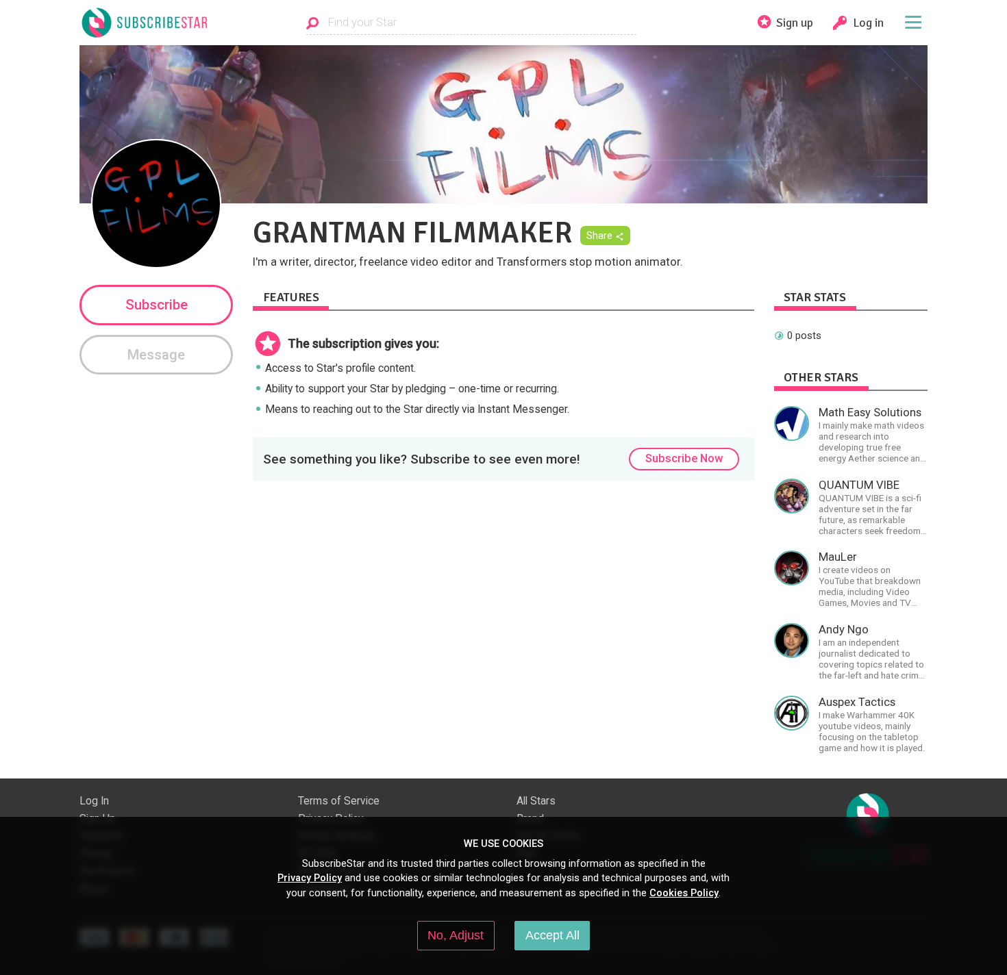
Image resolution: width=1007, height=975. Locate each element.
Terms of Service (339, 801)
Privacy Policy (309, 878)
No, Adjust (455, 935)
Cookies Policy (684, 893)
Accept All (552, 935)
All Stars (536, 801)
